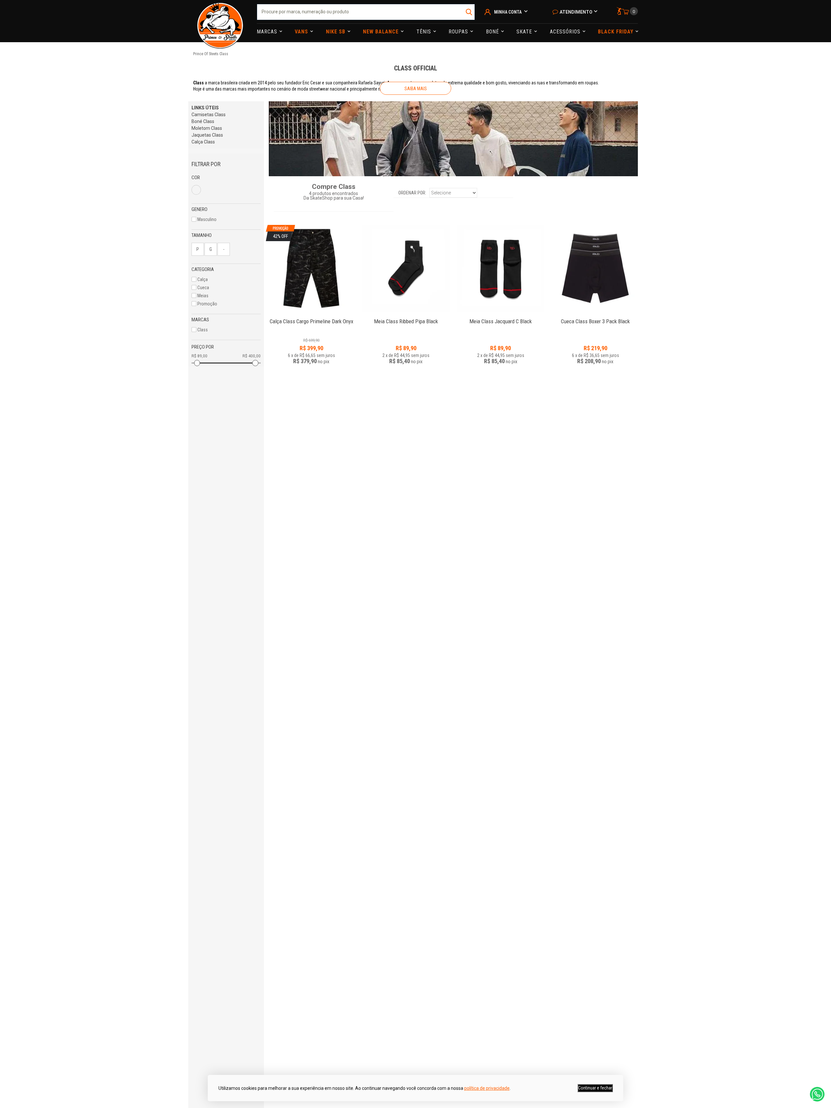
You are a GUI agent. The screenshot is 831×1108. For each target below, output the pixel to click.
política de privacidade (487, 1088)
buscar (469, 12)
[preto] (196, 190)
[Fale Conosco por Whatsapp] (817, 1094)
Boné (493, 32)
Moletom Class (207, 128)
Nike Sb (336, 32)
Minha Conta (508, 12)
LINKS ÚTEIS (205, 107)
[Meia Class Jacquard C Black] (500, 268)
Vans (302, 32)
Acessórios (566, 32)
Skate (525, 32)
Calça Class (203, 141)
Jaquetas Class (207, 135)
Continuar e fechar (595, 1087)
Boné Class (203, 121)
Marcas (268, 32)
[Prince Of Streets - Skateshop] (220, 21)
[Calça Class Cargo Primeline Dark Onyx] (311, 318)
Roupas (459, 32)
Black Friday (616, 32)
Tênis (424, 32)
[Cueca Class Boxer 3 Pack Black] (595, 268)
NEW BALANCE (381, 32)
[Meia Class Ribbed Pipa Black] (406, 268)
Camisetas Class (209, 114)
